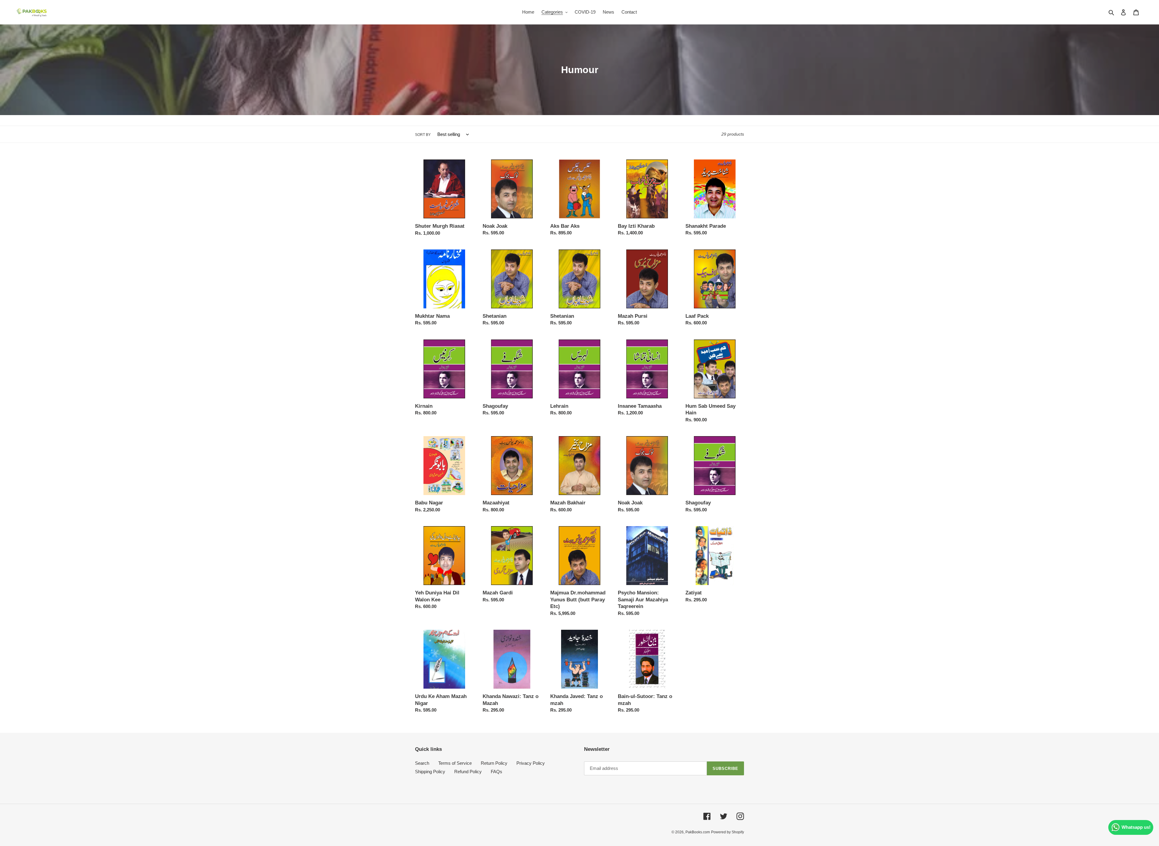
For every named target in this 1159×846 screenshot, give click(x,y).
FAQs (496, 771)
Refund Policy (468, 771)
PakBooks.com (697, 832)
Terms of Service (455, 763)
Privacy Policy (530, 763)
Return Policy (494, 763)
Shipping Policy (430, 771)
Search (422, 763)
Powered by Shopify (727, 832)
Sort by (423, 135)
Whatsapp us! (1136, 827)
